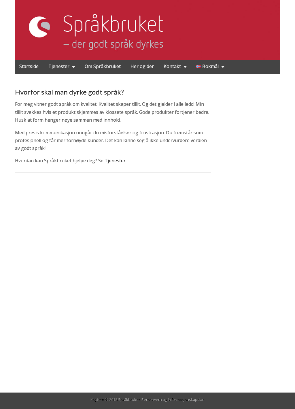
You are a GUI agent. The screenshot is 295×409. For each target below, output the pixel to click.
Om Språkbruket (103, 66)
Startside (29, 66)
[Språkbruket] (147, 30)
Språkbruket (129, 399)
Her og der (142, 66)
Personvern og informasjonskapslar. (173, 399)
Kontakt (172, 66)
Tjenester (58, 66)
